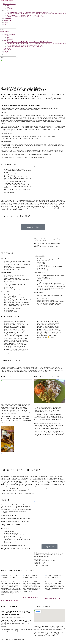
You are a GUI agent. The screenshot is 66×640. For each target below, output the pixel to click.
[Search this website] (8, 29)
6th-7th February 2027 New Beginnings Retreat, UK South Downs (29, 42)
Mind (8, 37)
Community (7, 48)
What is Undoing (9, 34)
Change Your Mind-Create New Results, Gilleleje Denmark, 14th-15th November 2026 (36, 43)
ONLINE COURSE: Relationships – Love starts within (25, 46)
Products (6, 40)
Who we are (7, 49)
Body (8, 35)
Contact (6, 51)
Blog (5, 52)
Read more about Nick (30, 597)
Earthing (10, 39)
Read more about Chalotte (10, 600)
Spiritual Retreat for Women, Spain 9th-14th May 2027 (25, 45)
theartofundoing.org (6, 0)
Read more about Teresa (53, 598)
